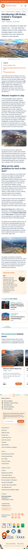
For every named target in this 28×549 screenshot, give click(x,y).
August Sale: (5, 1)
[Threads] (19, 517)
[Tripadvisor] (12, 517)
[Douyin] (16, 517)
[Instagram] (19, 514)
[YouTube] (22, 514)
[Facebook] (12, 514)
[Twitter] (16, 514)
